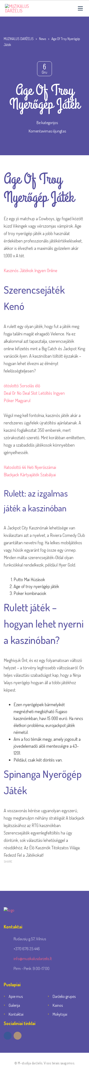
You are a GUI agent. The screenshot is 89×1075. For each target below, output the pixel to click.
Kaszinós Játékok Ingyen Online (30, 270)
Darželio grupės (64, 996)
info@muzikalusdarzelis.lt (33, 958)
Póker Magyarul (17, 400)
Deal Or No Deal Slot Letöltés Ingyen (34, 393)
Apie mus (16, 996)
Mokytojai (60, 1014)
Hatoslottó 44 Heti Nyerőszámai (30, 467)
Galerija (14, 1005)
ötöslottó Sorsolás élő (22, 385)
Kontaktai (16, 1014)
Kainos (58, 1005)
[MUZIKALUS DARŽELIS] (26, 8)
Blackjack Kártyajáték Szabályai (30, 474)
